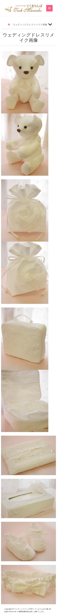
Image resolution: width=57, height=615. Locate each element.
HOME (9, 24)
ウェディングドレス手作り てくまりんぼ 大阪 (23, 8)
